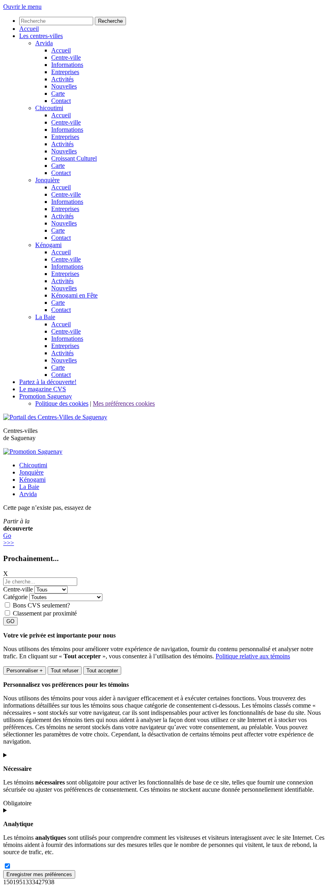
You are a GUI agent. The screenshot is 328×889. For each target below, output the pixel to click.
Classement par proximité (45, 613)
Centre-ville (18, 589)
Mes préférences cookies (124, 403)
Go (7, 535)
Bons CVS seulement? (41, 605)
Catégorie (15, 596)
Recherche (110, 21)
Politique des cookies (61, 403)
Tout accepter (102, 671)
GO (10, 621)
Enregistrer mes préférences (39, 874)
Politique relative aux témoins (253, 656)
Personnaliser (24, 671)
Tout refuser (64, 671)
